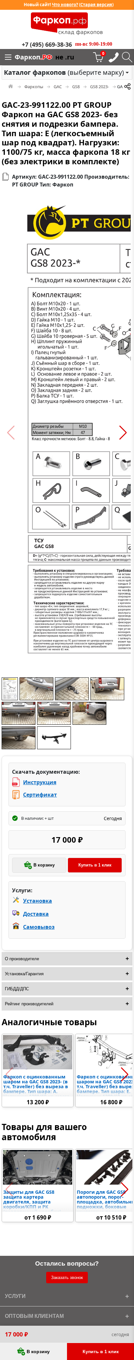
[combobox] (67, 72)
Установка (37, 900)
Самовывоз (39, 927)
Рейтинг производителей (29, 1003)
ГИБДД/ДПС (17, 988)
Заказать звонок (67, 1277)
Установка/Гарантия (24, 973)
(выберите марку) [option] (64, 72)
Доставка (36, 913)
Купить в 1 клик (95, 865)
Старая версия (96, 5)
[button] (11, 433)
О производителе (22, 958)
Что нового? (65, 5)
